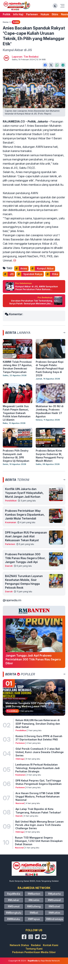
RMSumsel (54, 900)
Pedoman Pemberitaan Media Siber (34, 952)
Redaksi (36, 945)
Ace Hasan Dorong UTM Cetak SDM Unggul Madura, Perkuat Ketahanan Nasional (38, 796)
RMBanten (34, 893)
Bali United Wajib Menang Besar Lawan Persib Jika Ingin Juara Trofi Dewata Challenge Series (39, 825)
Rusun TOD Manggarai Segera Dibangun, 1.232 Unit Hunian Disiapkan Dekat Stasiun (39, 841)
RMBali (34, 912)
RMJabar (13, 900)
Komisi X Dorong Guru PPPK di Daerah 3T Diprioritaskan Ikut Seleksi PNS (39, 738)
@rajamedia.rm (12, 600)
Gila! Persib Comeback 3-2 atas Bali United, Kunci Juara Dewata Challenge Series (40, 752)
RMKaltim (54, 912)
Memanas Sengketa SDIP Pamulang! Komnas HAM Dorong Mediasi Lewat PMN (33, 705)
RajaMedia (13, 893)
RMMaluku (13, 918)
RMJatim (34, 900)
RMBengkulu (13, 912)
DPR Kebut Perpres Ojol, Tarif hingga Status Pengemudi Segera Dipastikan (39, 782)
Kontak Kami (50, 945)
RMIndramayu (54, 918)
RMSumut (14, 906)
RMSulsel (54, 906)
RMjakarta (54, 893)
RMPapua (34, 918)
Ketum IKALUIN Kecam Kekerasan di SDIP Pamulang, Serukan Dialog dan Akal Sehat (38, 723)
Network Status (19, 945)
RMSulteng (34, 906)
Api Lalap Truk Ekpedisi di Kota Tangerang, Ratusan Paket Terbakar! (38, 810)
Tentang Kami (34, 948)
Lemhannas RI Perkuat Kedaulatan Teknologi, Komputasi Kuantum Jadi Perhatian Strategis (37, 768)
